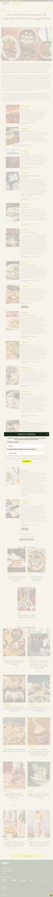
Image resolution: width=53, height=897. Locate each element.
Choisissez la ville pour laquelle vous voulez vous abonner (21, 449)
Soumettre (26, 461)
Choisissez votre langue (13, 442)
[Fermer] (47, 434)
